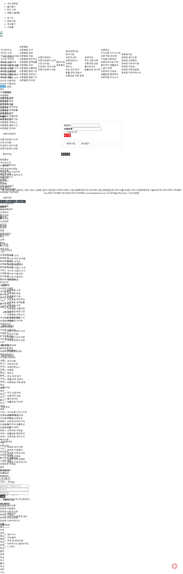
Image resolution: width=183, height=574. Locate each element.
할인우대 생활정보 (109, 65)
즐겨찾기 (11, 6)
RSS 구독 (11, 9)
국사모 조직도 (7, 59)
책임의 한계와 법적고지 (11, 175)
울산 (2, 400)
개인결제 (11, 537)
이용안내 (4, 178)
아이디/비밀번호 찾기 (17, 516)
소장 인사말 (5, 142)
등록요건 (4, 258)
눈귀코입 (4, 276)
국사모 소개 (6, 53)
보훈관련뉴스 (72, 60)
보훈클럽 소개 (26, 50)
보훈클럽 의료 (26, 65)
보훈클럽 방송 (26, 53)
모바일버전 (5, 187)
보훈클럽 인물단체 (9, 116)
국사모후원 (12, 3)
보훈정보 (105, 50)
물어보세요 (90, 66)
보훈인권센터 (9, 134)
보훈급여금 (5, 324)
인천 (2, 366)
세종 (2, 409)
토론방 (69, 63)
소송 (2, 270)
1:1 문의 (11, 546)
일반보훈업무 (6, 261)
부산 (2, 403)
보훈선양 (4, 445)
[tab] (91, 250)
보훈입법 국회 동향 (9, 192)
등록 (2, 421)
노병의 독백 (5, 461)
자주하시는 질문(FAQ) (17, 543)
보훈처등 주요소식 (109, 77)
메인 (2, 89)
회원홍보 (4, 159)
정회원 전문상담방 (130, 69)
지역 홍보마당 (6, 339)
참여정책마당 (9, 165)
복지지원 (4, 439)
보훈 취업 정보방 (109, 56)
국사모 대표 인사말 (10, 56)
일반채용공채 (6, 348)
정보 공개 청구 (73, 69)
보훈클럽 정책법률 (9, 110)
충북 (2, 375)
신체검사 (4, 212)
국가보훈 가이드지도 (111, 53)
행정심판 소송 (6, 267)
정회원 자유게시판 (9, 511)
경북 (2, 391)
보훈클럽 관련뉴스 (9, 122)
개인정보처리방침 (8, 168)
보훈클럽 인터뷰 (8, 128)
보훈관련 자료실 (8, 464)
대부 (2, 433)
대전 (2, 378)
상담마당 (7, 197)
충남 (2, 372)
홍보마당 (7, 154)
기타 (2, 252)
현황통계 (4, 476)
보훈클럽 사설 (26, 56)
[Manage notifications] (174, 566)
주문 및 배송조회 (15, 540)
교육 (2, 436)
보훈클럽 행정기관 (28, 71)
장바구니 (11, 534)
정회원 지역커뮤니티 (10, 520)
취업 (2, 430)
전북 (2, 381)
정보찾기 (11, 24)
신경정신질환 (6, 288)
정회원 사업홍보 (8, 508)
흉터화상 (4, 294)
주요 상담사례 (6, 203)
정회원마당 (126, 54)
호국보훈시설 (6, 336)
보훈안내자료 (6, 321)
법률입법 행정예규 (109, 74)
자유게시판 (71, 57)
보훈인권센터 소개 (9, 139)
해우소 (69, 66)
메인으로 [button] (65, 154)
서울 (2, 360)
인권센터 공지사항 (9, 145)
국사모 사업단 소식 (10, 68)
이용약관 (4, 165)
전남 (2, 384)
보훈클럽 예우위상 (9, 107)
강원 (2, 369)
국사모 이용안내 (8, 83)
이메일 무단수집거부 (10, 171)
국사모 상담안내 (8, 62)
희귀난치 (4, 282)
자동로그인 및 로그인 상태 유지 (16, 499)
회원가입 (11, 21)
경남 (2, 394)
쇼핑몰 (10, 27)
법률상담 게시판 (92, 69)
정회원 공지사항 (129, 57)
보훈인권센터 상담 (9, 148)
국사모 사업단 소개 (10, 65)
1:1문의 (3, 184)
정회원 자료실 (6, 514)
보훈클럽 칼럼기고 (9, 125)
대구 (2, 397)
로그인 (10, 18)
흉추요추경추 (6, 297)
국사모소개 (5, 162)
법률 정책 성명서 (74, 72)
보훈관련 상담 (6, 255)
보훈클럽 (23, 46)
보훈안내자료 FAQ (109, 62)
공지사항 (70, 54)
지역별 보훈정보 (8, 357)
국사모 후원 (6, 77)
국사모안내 (6, 50)
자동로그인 (72, 132)
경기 (2, 363)
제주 (2, 569)
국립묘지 (4, 333)
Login (2, 496)
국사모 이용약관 (8, 80)
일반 (2, 467)
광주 (2, 551)
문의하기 (4, 181)
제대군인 (4, 451)
